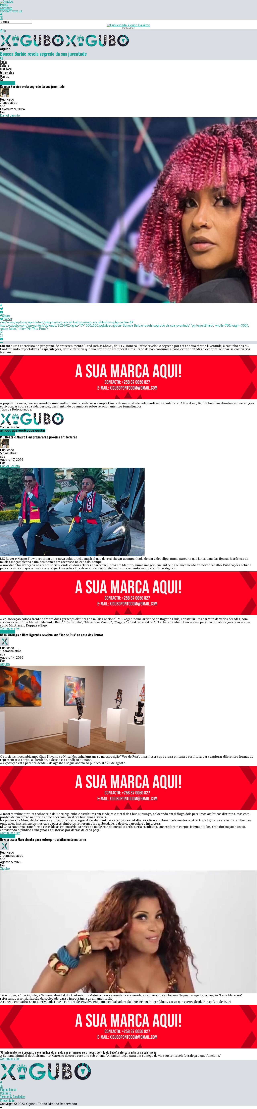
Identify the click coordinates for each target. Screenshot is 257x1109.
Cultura (4, 65)
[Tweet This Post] (128, 309)
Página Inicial (8, 1089)
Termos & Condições (12, 1096)
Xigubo (5, 664)
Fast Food (6, 69)
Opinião (4, 76)
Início (3, 61)
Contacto (6, 8)
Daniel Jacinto (10, 115)
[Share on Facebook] (128, 305)
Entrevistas (7, 72)
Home (4, 5)
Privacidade (7, 1100)
